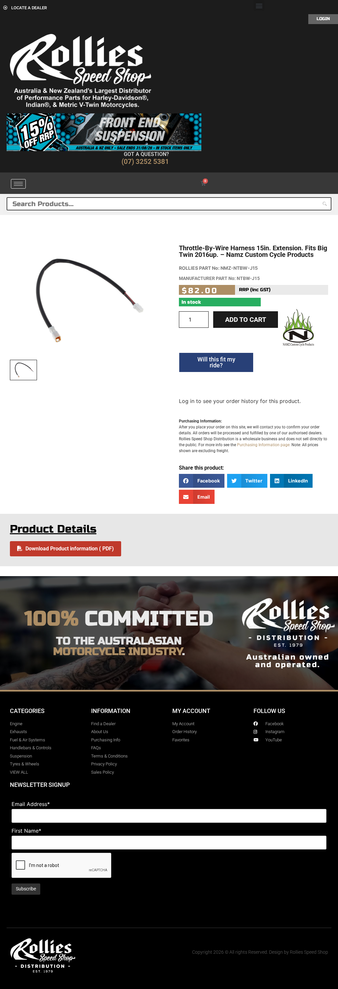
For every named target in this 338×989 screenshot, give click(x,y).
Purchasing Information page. (263, 445)
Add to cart (245, 320)
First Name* (26, 830)
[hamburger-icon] (18, 184)
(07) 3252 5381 (145, 162)
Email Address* (31, 804)
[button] (259, 5)
